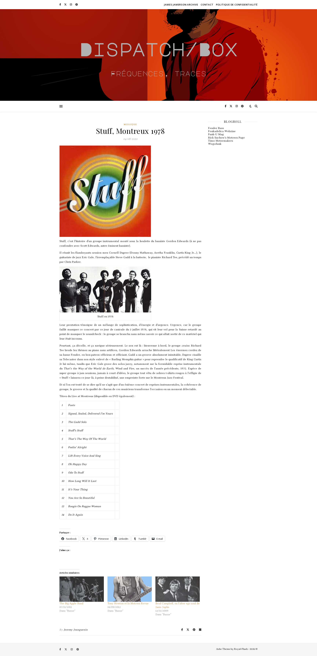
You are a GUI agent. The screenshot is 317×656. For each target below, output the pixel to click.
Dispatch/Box (158, 49)
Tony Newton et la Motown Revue (128, 603)
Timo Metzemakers (220, 140)
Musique (130, 124)
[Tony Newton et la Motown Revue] (130, 589)
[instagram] (71, 4)
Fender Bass (216, 128)
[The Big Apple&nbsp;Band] (81, 589)
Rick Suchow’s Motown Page (226, 137)
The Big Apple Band (71, 603)
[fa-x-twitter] (65, 4)
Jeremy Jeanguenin (76, 629)
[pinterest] (76, 4)
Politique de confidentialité (237, 4)
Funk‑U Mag (216, 134)
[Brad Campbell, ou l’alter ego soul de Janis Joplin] (177, 589)
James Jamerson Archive (181, 4)
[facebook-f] (60, 4)
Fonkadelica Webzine (222, 131)
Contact (207, 4)
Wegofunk (214, 143)
